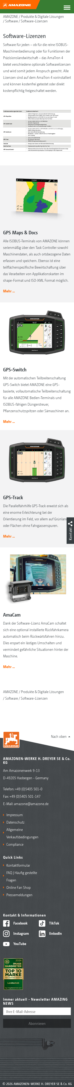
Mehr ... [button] (9, 291)
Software (11, 21)
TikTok (53, 923)
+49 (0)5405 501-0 (28, 789)
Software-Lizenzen (34, 21)
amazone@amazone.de (31, 803)
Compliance (14, 844)
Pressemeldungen (19, 894)
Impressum (14, 814)
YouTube (19, 943)
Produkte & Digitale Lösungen (42, 16)
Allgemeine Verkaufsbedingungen (20, 833)
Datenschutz (15, 822)
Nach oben (59, 736)
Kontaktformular (18, 865)
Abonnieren (37, 1023)
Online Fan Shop (18, 887)
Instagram (21, 933)
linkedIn (55, 933)
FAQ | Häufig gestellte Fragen (21, 876)
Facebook (20, 923)
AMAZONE (10, 16)
